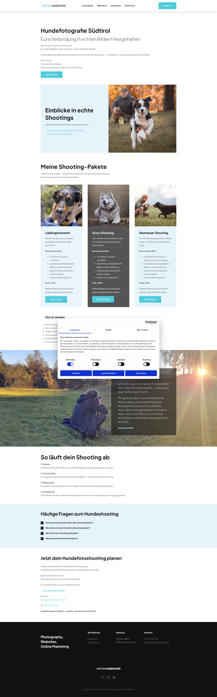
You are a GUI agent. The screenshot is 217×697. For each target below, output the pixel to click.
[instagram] (108, 677)
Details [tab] (108, 330)
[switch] (96, 364)
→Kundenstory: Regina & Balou (59, 133)
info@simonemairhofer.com (53, 599)
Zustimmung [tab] (75, 330)
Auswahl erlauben (108, 373)
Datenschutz (93, 642)
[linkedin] (114, 677)
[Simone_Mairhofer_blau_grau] (54, 4)
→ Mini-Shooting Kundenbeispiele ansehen (64, 130)
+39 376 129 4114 (51, 605)
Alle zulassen (141, 373)
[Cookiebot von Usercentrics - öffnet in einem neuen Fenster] (147, 322)
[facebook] (103, 677)
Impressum (93, 639)
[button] (97, 522)
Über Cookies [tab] (142, 330)
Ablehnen (76, 373)
